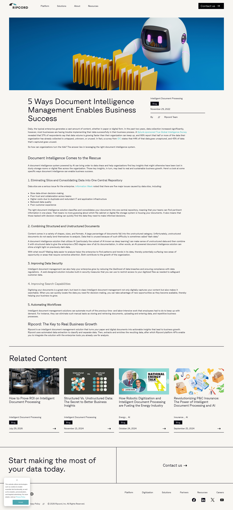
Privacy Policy (20, 497)
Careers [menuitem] (220, 492)
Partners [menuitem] (184, 492)
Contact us (208, 6)
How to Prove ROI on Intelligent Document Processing (31, 400)
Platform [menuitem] (45, 6)
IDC (119, 138)
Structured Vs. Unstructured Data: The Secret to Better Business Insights (88, 401)
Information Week (84, 186)
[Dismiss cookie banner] (17, 480)
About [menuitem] (77, 6)
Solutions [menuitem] (61, 6)
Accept (20, 502)
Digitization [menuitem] (147, 492)
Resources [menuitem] (93, 6)
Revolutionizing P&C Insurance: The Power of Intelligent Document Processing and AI (196, 401)
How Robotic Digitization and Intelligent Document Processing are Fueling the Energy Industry (142, 401)
